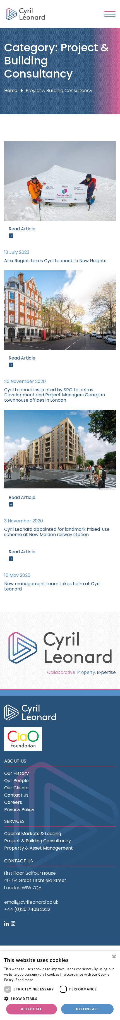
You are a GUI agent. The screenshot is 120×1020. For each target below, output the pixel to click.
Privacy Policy (19, 809)
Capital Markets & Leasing (32, 833)
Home (10, 90)
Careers (13, 802)
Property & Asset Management (38, 848)
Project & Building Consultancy (37, 841)
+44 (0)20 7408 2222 (27, 909)
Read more (24, 979)
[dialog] (60, 985)
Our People (16, 780)
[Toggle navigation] (110, 14)
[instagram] (13, 924)
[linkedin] (7, 924)
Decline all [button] (87, 1009)
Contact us (16, 795)
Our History (16, 773)
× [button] (114, 957)
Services (14, 821)
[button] (60, 999)
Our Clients (16, 788)
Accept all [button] (31, 1009)
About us (15, 761)
